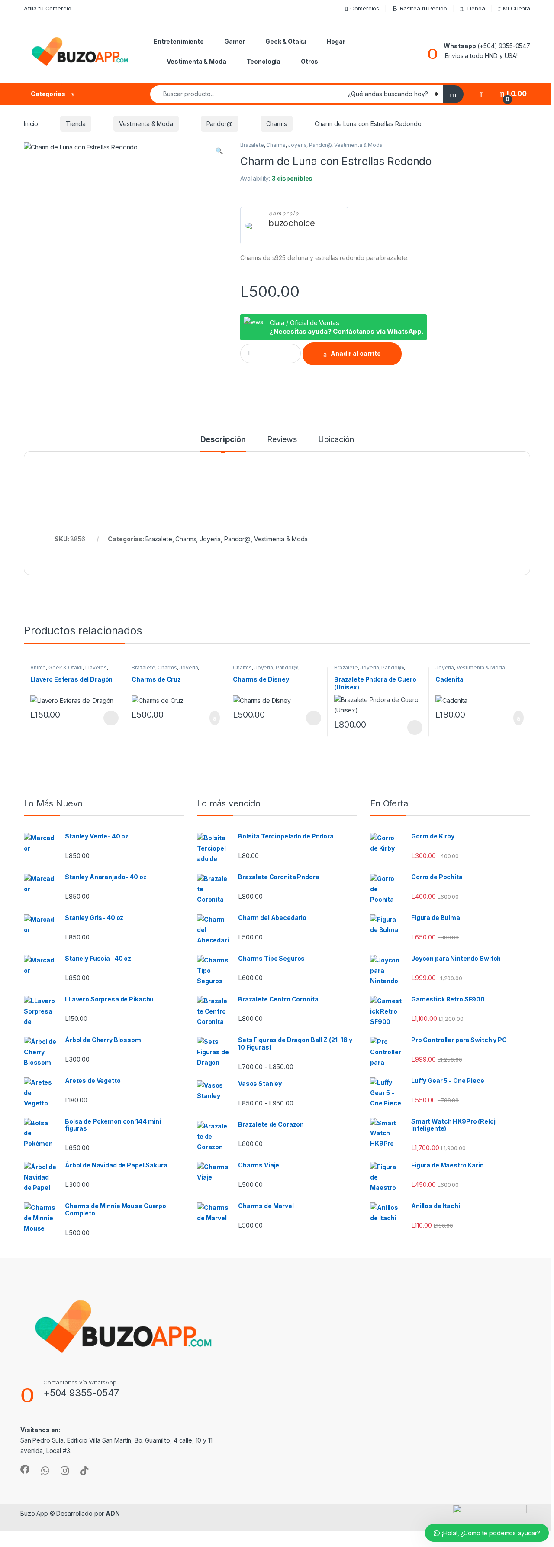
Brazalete (252, 145)
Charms (276, 123)
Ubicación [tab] (336, 440)
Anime (38, 667)
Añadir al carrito (356, 353)
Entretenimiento (179, 41)
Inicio (31, 123)
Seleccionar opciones (102, 718)
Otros (309, 61)
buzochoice (291, 223)
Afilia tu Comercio (47, 8)
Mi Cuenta (516, 8)
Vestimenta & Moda (196, 61)
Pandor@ (219, 123)
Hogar (335, 41)
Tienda (475, 8)
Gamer (234, 41)
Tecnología (264, 61)
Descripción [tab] (223, 440)
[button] (219, 151)
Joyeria (297, 145)
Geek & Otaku (285, 41)
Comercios (364, 8)
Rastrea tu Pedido (423, 8)
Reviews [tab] (282, 440)
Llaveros (96, 667)
